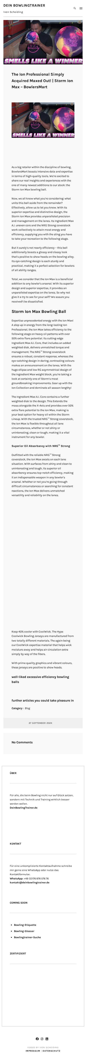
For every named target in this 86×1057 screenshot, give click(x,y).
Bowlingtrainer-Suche (27, 937)
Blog (27, 708)
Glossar (29, 931)
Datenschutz (51, 1051)
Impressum (33, 1051)
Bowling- (19, 931)
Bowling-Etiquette (25, 924)
